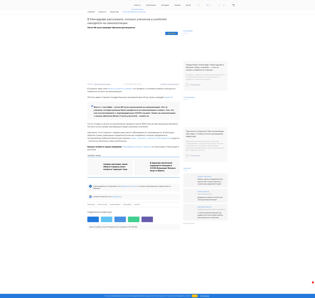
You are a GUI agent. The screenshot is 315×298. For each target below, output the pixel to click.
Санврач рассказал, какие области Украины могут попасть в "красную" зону (115, 166)
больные (91, 204)
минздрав (128, 204)
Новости (137, 5)
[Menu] (233, 5)
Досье (188, 5)
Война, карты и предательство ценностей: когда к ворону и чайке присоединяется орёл (210, 181)
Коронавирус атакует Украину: (136, 147)
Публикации (151, 5)
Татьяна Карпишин (102, 84)
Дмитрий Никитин (204, 207)
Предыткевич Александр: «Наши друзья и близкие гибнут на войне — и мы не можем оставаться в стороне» (205, 67)
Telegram (125, 186)
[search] (198, 5)
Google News (117, 197)
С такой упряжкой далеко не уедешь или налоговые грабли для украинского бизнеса (210, 215)
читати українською (169, 84)
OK (195, 296)
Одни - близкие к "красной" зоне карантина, (151, 138)
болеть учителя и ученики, (120, 89)
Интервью (165, 5)
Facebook (134, 186)
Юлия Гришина (203, 191)
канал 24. (169, 97)
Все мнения (188, 223)
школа (137, 204)
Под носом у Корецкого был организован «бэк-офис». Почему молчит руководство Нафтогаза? (205, 134)
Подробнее (195, 85)
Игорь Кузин (102, 204)
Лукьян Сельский (204, 176)
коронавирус (115, 204)
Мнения (177, 5)
